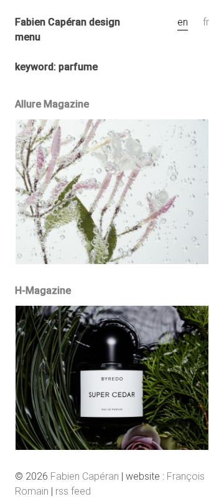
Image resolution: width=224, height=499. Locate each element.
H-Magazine (43, 290)
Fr (206, 22)
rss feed (73, 491)
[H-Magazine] (112, 446)
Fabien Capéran (84, 476)
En (182, 22)
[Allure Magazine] (112, 261)
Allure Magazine (52, 104)
